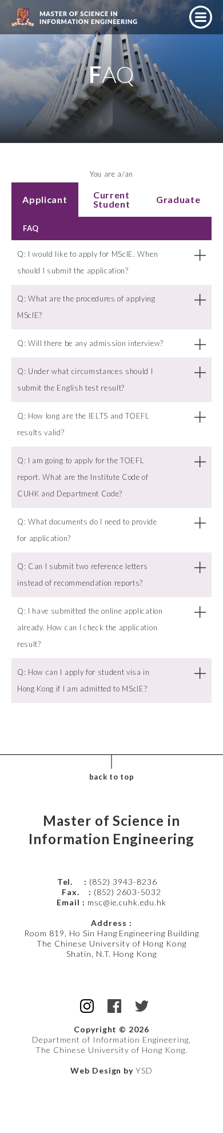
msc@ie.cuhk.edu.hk (126, 902)
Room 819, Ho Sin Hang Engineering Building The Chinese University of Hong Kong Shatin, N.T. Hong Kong (111, 943)
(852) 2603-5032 (127, 892)
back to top (111, 776)
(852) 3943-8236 (124, 881)
